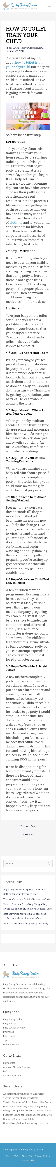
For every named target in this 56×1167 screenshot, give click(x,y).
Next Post (28, 834)
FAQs (6, 1071)
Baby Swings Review (32, 47)
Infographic (9, 1036)
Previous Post (28, 826)
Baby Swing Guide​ (13, 1019)
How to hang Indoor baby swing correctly (25, 923)
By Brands (8, 1032)
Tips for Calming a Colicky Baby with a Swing (27, 899)
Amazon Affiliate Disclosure (18, 1067)
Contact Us (9, 1063)
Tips (5, 1040)
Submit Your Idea (12, 1075)
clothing (16, 222)
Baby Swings (14, 47)
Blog (8, 1156)
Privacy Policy (42, 1156)
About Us (27, 1156)
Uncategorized (11, 1044)
